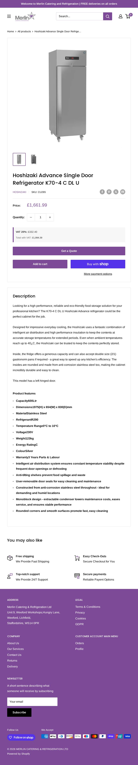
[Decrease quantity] (31, 217)
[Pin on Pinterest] (109, 191)
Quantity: (19, 217)
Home (10, 31)
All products (24, 31)
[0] (128, 16)
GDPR (79, 624)
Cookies (80, 618)
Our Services (15, 648)
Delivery (12, 666)
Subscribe (19, 712)
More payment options (98, 273)
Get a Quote (69, 250)
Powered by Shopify (18, 753)
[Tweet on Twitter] (115, 191)
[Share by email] (122, 191)
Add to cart (40, 264)
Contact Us (14, 654)
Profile (79, 648)
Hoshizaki (19, 192)
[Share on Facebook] (102, 191)
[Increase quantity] (50, 217)
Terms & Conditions (87, 606)
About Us (13, 643)
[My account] (120, 16)
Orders (79, 643)
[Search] (107, 16)
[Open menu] (9, 16)
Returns (12, 660)
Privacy (80, 612)
